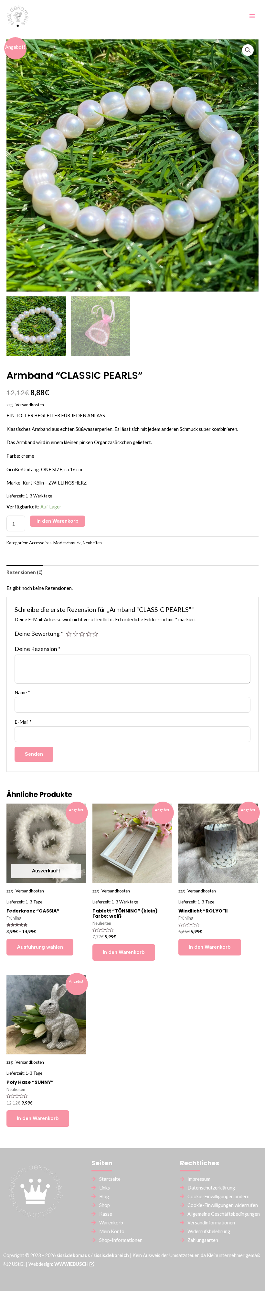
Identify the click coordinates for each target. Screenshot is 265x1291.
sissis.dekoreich (111, 1255)
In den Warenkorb (58, 521)
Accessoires (40, 542)
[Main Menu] (252, 15)
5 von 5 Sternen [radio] (95, 634)
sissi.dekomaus (73, 1255)
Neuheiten (92, 542)
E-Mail (23, 722)
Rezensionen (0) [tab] (24, 572)
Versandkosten (30, 404)
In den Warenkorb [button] (124, 952)
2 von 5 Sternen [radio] (76, 634)
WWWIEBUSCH (72, 1264)
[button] (248, 50)
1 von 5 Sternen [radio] (69, 634)
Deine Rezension (37, 649)
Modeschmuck (67, 542)
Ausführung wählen (40, 947)
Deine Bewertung (39, 633)
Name (22, 692)
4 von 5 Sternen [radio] (89, 634)
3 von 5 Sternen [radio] (82, 634)
